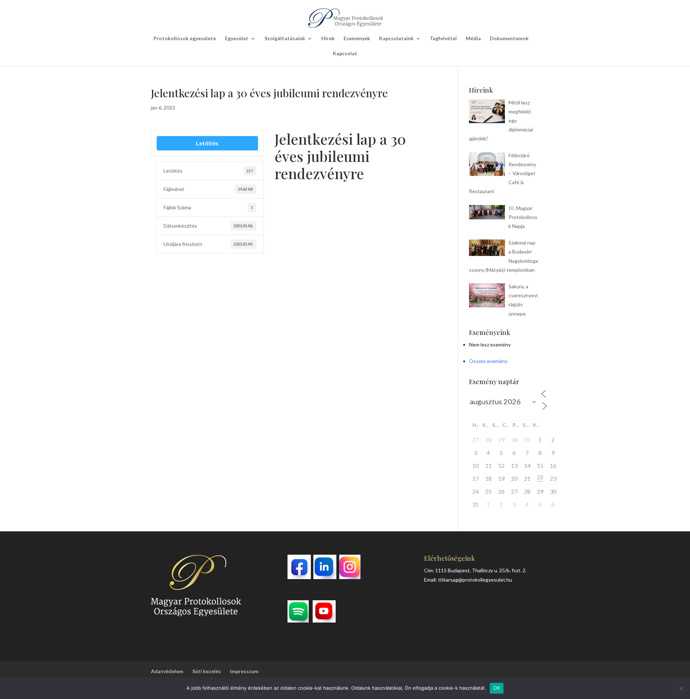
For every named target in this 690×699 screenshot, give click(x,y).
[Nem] (681, 688)
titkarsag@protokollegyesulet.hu (475, 580)
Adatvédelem (167, 671)
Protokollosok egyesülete (184, 38)
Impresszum (244, 671)
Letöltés (207, 143)
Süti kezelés (206, 671)
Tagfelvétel (443, 38)
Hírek (328, 38)
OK (496, 688)
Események (357, 38)
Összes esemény (488, 361)
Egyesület (236, 38)
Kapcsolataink (396, 38)
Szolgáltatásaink (284, 38)
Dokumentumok (509, 38)
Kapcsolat (345, 53)
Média (473, 38)
